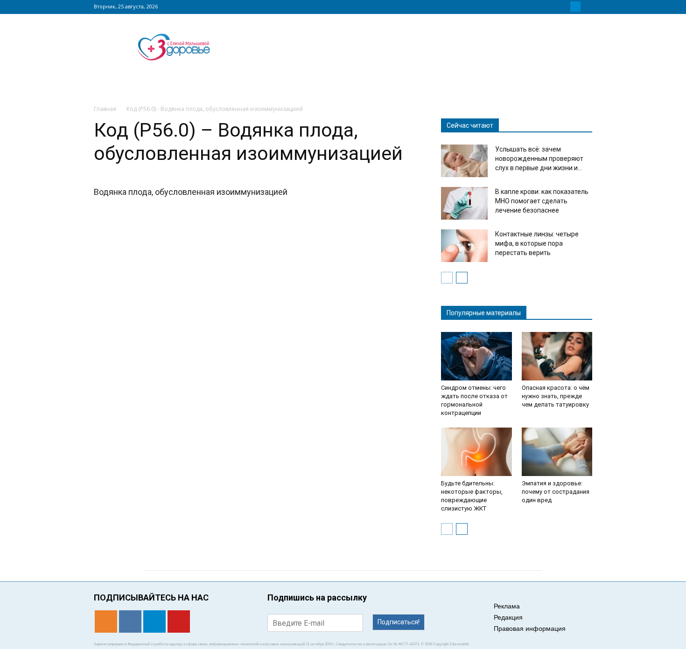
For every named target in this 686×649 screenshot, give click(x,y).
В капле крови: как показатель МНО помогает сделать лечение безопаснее (541, 201)
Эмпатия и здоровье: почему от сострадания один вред (555, 492)
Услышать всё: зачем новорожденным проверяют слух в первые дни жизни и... (539, 158)
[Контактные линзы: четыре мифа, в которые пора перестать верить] (464, 245)
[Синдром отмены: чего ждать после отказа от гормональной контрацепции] (476, 356)
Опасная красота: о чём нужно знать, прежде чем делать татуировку (555, 396)
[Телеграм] (575, 6)
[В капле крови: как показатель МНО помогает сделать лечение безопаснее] (464, 203)
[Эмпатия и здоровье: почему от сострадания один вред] (557, 452)
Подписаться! (399, 622)
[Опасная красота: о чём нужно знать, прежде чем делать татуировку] (557, 356)
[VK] (564, 6)
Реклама (507, 606)
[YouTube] (586, 6)
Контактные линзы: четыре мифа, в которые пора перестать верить (537, 243)
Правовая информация (530, 628)
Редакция (508, 617)
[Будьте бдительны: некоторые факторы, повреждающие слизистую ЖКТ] (476, 452)
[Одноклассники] (553, 6)
